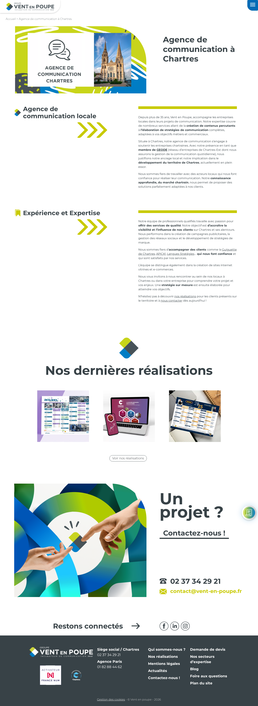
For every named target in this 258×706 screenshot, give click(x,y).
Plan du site (201, 683)
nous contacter (171, 300)
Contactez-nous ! (164, 678)
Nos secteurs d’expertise (202, 659)
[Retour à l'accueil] (30, 6)
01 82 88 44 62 (109, 667)
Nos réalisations (163, 656)
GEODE (162, 150)
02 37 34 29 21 (195, 581)
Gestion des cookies (111, 699)
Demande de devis (207, 649)
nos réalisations (185, 296)
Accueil (11, 19)
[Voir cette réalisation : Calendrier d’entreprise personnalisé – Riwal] (195, 416)
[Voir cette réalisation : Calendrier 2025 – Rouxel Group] (63, 416)
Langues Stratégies (180, 254)
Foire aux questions (208, 676)
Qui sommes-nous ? (166, 649)
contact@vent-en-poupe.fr (206, 591)
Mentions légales (164, 664)
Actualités (157, 671)
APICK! (161, 254)
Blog (194, 669)
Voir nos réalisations (128, 458)
